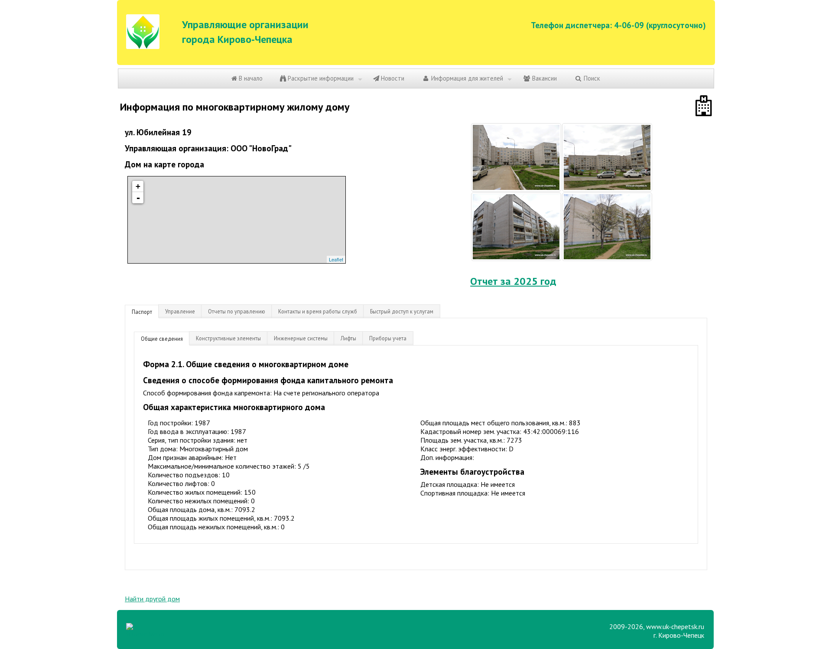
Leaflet (336, 259)
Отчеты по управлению (236, 311)
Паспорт (142, 311)
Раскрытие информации (320, 78)
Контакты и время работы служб (317, 311)
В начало (250, 78)
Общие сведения (162, 338)
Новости (391, 78)
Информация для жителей (466, 78)
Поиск (591, 78)
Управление (180, 311)
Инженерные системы (301, 338)
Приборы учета (387, 338)
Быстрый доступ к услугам (401, 311)
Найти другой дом (152, 598)
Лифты (348, 338)
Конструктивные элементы (228, 338)
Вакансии (543, 78)
